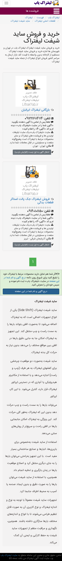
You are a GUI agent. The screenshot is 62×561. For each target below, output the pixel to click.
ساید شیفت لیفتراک (21, 21)
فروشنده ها (32, 11)
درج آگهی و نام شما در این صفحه (31, 291)
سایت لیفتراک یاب (9, 555)
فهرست (40, 18)
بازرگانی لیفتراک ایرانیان (35, 110)
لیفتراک (29, 18)
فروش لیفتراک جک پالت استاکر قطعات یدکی (32, 201)
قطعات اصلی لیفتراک (45, 21)
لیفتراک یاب (53, 18)
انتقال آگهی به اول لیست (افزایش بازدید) (32, 152)
